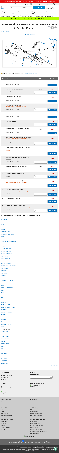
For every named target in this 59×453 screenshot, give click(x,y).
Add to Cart (52, 85)
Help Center (4, 414)
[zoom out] (55, 39)
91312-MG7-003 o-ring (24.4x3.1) (14, 181)
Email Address (34, 374)
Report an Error (54, 365)
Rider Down (33, 421)
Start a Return (5, 408)
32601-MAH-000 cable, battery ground (16, 166)
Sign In (2, 402)
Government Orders (36, 414)
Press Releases (34, 406)
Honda (13, 16)
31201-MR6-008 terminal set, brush (15, 89)
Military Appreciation (36, 429)
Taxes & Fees (52, 441)
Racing (3, 429)
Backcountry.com (26, 447)
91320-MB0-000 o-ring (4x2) (13, 198)
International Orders (6, 415)
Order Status (4, 404)
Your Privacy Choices (30, 441)
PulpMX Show (34, 427)
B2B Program (34, 410)
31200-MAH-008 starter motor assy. (15, 81)
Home (2, 16)
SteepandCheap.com (52, 447)
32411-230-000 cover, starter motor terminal (18, 137)
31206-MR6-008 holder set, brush (15, 114)
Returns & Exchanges (7, 406)
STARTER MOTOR (48, 16)
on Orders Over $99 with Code (29, 19)
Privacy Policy (16, 441)
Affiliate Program (35, 408)
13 (36, 64)
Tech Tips (3, 423)
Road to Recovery (35, 423)
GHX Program (34, 412)
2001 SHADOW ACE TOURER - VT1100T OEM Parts (32, 16)
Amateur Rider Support (36, 425)
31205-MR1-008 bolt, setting (13, 96)
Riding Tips (4, 421)
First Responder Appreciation (38, 431)
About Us (32, 402)
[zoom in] (51, 39)
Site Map (27, 443)
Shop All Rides (46, 443)
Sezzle (2, 412)
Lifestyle (3, 425)
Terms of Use (6, 441)
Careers (32, 404)
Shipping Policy (42, 441)
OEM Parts (8, 16)
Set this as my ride (5, 31)
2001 (18, 16)
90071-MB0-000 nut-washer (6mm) (15, 173)
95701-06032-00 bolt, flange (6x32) (15, 205)
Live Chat (50, 4)
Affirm (2, 410)
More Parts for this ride (29, 34)
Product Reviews (5, 427)
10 (22, 65)
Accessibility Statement (16, 443)
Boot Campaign (34, 433)
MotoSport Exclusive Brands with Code (29, 1)
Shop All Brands (35, 443)
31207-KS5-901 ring (11, 121)
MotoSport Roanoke (36, 415)
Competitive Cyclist (38, 447)
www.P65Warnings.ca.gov (30, 73)
